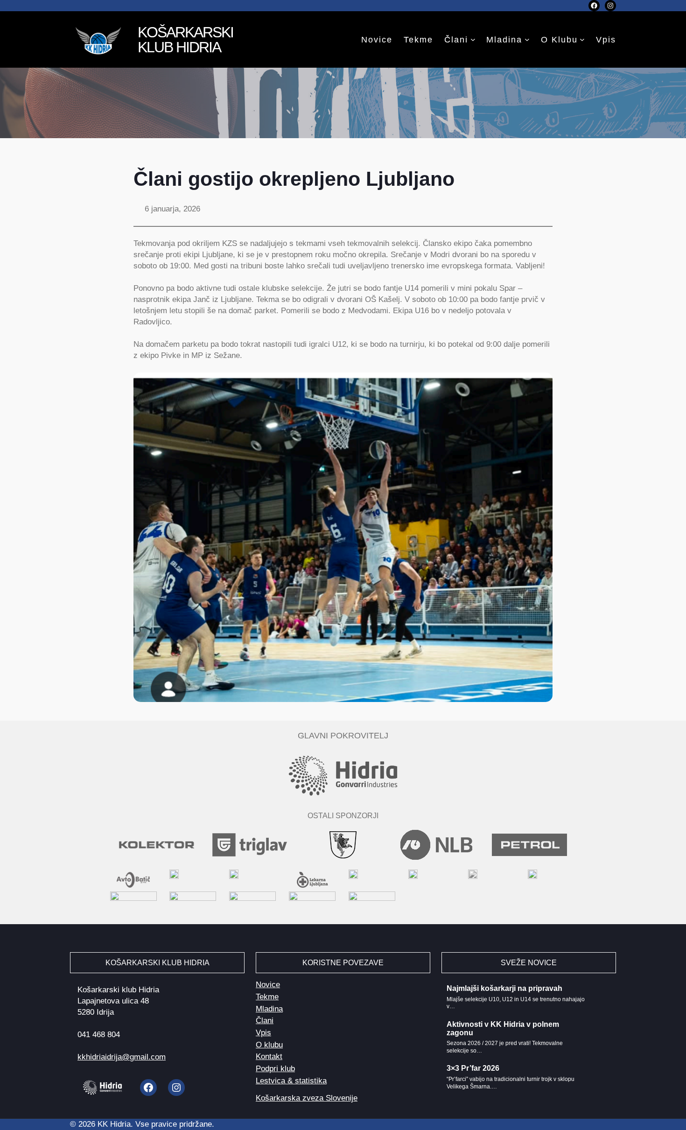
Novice (268, 984)
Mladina (504, 39)
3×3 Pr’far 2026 (473, 1068)
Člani (456, 39)
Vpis (263, 1032)
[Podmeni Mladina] (527, 39)
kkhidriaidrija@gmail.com (121, 1057)
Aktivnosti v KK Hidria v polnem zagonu (503, 1028)
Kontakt (269, 1056)
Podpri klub (275, 1068)
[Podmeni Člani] (473, 39)
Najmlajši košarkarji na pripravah (504, 988)
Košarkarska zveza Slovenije (306, 1098)
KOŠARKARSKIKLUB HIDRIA (185, 40)
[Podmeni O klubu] (582, 39)
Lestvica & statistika (291, 1080)
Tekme (267, 996)
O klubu (559, 39)
